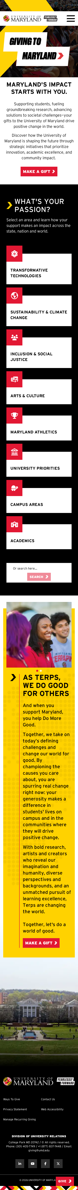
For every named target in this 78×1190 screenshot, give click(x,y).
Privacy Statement (15, 1109)
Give (62, 1181)
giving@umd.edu (39, 1150)
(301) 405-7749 (25, 1146)
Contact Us (48, 1099)
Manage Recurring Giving (19, 1119)
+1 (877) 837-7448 (49, 1146)
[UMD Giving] (30, 18)
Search (36, 577)
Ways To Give (11, 1099)
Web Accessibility (52, 1109)
